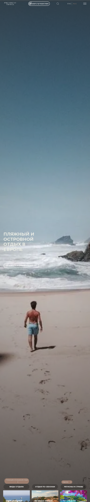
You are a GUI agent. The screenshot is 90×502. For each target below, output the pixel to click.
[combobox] (16, 486)
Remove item (17, 482)
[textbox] (16, 486)
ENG (69, 4)
